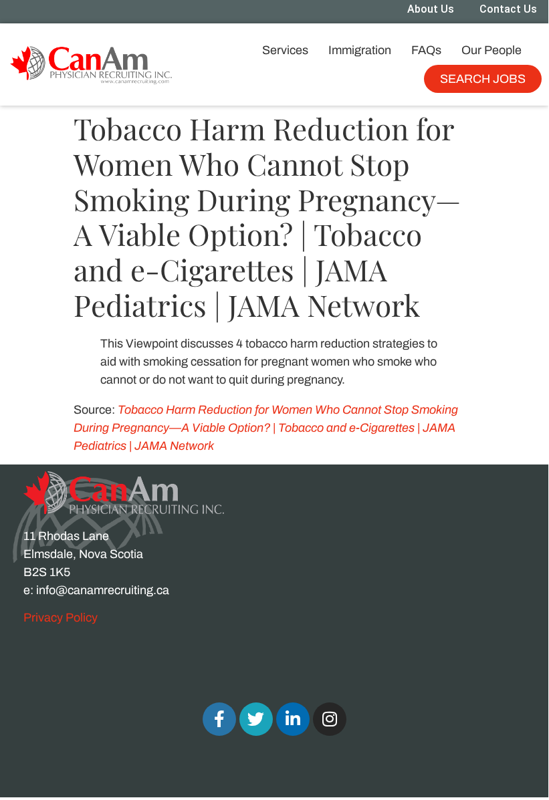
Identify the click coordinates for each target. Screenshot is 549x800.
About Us (430, 9)
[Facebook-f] (219, 719)
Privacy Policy (60, 617)
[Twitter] (256, 719)
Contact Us (508, 9)
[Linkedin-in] (293, 719)
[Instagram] (329, 719)
